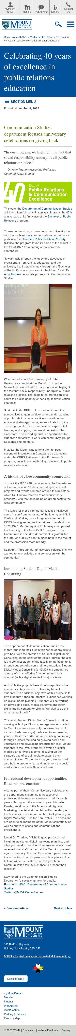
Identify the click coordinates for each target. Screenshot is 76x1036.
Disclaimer (28, 1030)
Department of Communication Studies (47, 208)
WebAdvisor (41, 11)
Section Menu (23, 101)
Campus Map (12, 1018)
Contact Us (68, 10)
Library (55, 11)
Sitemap (66, 1030)
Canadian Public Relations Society (43, 239)
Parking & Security (15, 1014)
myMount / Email (10, 10)
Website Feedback (48, 1030)
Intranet (8, 1001)
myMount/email (13, 993)
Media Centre (12, 1009)
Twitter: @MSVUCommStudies (23, 892)
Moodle (27, 11)
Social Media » (16, 978)
